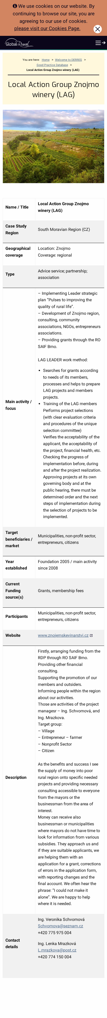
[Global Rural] (19, 42)
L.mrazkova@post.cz (57, 950)
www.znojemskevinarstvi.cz (63, 635)
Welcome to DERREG (68, 60)
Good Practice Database (52, 65)
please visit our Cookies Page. (47, 28)
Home (46, 60)
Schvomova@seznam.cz (60, 925)
